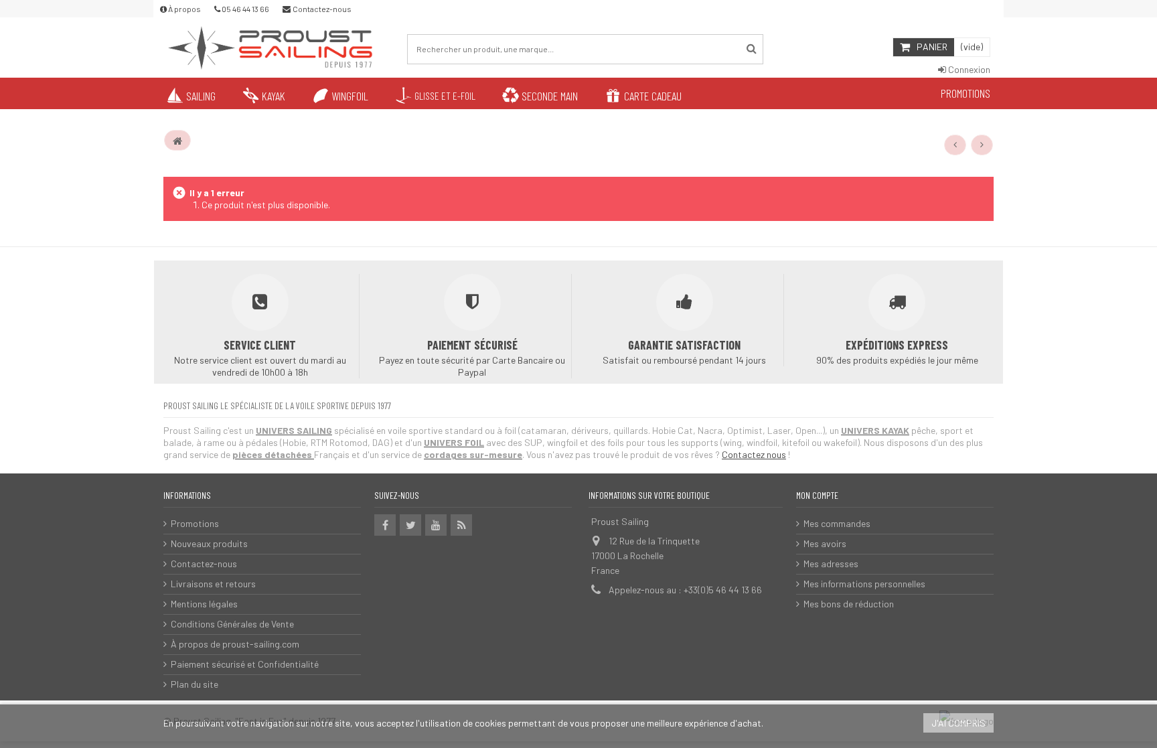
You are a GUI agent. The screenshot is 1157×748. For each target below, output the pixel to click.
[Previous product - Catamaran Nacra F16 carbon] (955, 145)
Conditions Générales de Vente (232, 623)
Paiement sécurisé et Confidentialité (245, 664)
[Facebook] (385, 525)
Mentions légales (204, 603)
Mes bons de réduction (848, 603)
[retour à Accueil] (177, 140)
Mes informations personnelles (864, 583)
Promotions (195, 523)
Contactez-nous (204, 563)
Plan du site (194, 684)
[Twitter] (410, 525)
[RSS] (461, 525)
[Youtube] (436, 525)
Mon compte (817, 495)
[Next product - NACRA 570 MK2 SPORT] (982, 145)
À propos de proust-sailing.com (235, 644)
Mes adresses (830, 563)
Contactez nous (754, 454)
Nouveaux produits (209, 543)
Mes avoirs (824, 543)
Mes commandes (836, 523)
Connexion (968, 69)
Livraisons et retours (213, 583)
